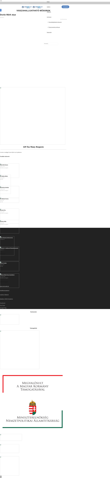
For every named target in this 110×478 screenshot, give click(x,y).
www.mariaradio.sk (4, 286)
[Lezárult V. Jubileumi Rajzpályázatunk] (9, 260)
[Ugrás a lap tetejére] (1, 477)
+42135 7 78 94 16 (4, 294)
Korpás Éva (3, 210)
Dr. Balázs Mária (4, 176)
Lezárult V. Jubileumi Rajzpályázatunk (9, 248)
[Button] (1, 10)
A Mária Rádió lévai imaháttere (7, 274)
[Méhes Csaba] (9, 270)
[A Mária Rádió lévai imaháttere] (9, 287)
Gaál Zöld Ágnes (4, 164)
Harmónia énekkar (4, 187)
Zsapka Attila (3, 221)
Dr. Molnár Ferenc (4, 198)
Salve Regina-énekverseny (6, 237)
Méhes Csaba (3, 263)
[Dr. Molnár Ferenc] (9, 202)
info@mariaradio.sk (4, 290)
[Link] (32, 8)
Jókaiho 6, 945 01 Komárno (6, 299)
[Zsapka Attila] (9, 233)
